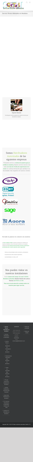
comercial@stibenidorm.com (19, 341)
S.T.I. (30, 424)
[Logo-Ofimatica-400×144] (10, 199)
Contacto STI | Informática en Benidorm (6, 412)
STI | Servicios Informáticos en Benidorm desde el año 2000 (6, 404)
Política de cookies (27, 332)
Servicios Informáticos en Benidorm (6, 336)
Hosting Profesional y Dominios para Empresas (6, 390)
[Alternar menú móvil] (30, 2)
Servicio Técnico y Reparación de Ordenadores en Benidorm (7, 347)
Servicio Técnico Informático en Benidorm (6, 329)
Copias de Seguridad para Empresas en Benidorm (7, 372)
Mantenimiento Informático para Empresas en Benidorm (7, 359)
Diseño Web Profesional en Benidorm (6, 397)
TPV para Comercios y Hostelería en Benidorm (6, 382)
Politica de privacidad (27, 327)
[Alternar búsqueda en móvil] (27, 2)
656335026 (16, 338)
